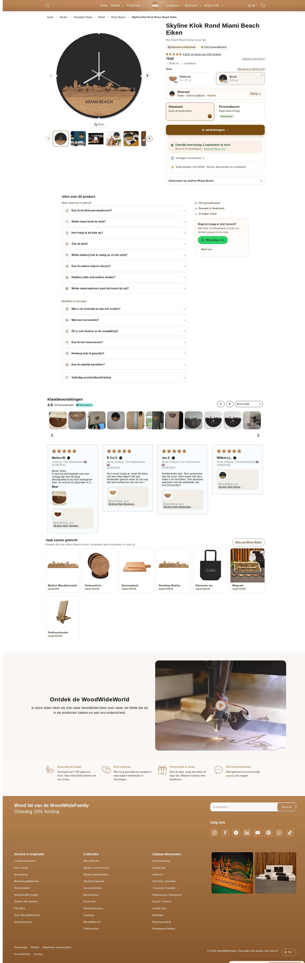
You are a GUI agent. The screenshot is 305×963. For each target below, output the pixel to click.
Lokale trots (159, 908)
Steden (116, 5)
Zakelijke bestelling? (253, 59)
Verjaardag (158, 867)
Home (104, 5)
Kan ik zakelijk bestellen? (88, 364)
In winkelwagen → (215, 130)
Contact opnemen (24, 860)
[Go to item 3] (97, 420)
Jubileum (157, 874)
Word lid (287, 807)
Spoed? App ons (214, 148)
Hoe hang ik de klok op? (87, 232)
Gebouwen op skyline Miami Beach (191, 180)
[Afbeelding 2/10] (78, 139)
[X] (236, 832)
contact (231, 775)
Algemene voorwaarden (57, 947)
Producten (134, 5)
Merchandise (91, 894)
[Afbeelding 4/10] (131, 139)
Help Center (21, 867)
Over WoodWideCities (27, 915)
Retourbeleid (21, 888)
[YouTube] (257, 832)
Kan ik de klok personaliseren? (91, 210)
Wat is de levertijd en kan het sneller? (96, 308)
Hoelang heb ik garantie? (87, 353)
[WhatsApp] (279, 832)
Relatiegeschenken (163, 928)
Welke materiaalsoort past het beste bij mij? (100, 288)
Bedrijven (192, 5)
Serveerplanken (92, 888)
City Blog (19, 908)
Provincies (89, 901)
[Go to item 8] (194, 420)
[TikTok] (290, 832)
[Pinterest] (268, 832)
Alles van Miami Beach (248, 542)
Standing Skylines (94, 881)
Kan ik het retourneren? (87, 342)
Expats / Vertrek (161, 901)
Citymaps (88, 915)
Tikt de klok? (79, 243)
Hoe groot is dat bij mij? (251, 69)
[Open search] (221, 404)
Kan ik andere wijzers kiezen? (91, 266)
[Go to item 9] (213, 420)
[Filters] (230, 404)
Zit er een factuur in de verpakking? (94, 331)
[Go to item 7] (174, 420)
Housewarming (161, 860)
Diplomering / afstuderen (167, 894)
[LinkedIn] (246, 832)
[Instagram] (214, 832)
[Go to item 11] (252, 420)
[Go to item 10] (232, 420)
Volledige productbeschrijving (91, 377)
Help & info (212, 5)
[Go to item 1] (58, 420)
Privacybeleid (22, 954)
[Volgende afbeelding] (147, 75)
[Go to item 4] (116, 420)
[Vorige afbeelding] (50, 75)
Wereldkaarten (92, 921)
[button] (174, 54)
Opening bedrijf (161, 921)
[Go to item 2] (77, 420)
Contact (38, 954)
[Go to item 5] (135, 420)
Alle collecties (91, 860)
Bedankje (157, 915)
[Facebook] (225, 832)
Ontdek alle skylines (26, 901)
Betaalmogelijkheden (26, 881)
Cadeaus (173, 5)
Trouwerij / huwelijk (163, 888)
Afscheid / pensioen (164, 881)
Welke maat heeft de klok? (88, 221)
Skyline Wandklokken (95, 874)
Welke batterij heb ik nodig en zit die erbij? (99, 255)
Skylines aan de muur (96, 867)
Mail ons (206, 249)
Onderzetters (91, 928)
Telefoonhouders (93, 908)
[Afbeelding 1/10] (61, 139)
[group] (99, 75)
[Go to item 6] (155, 420)
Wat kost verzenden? (85, 320)
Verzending (21, 874)
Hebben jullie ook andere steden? (93, 277)
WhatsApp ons (215, 239)
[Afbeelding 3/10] (113, 139)
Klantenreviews (23, 921)
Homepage (20, 947)
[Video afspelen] (96, 139)
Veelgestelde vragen (26, 894)
